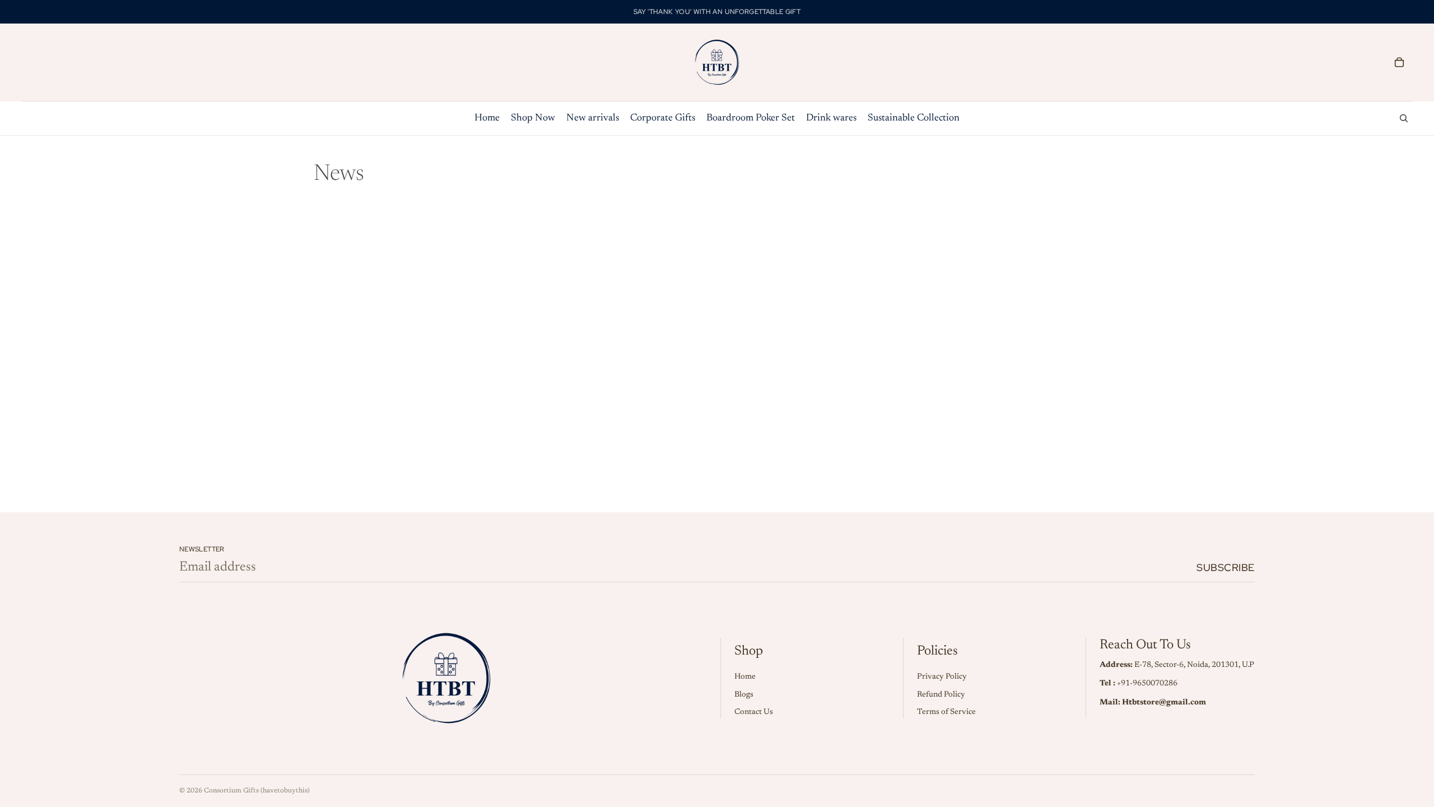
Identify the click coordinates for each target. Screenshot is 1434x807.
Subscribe (1225, 567)
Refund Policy (941, 695)
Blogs (743, 695)
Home (745, 677)
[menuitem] (487, 118)
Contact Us (753, 712)
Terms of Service (946, 712)
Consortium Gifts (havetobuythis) (257, 790)
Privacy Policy (942, 677)
